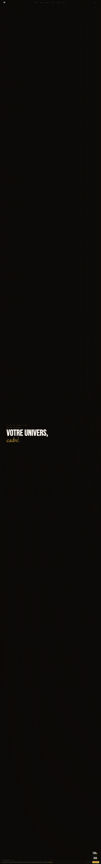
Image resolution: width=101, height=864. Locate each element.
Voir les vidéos (6, 860)
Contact (63, 2)
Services (36, 2)
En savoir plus (50, 862)
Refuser (89, 862)
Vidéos (41, 2)
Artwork (47, 2)
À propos (53, 2)
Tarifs (58, 2)
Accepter (96, 862)
